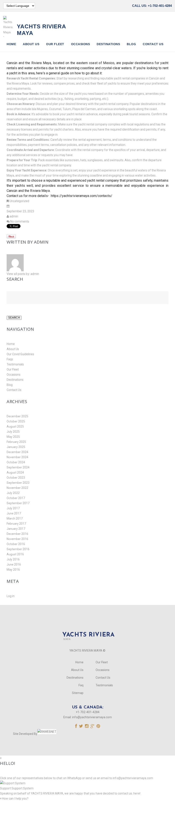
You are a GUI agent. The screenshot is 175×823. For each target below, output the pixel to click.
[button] (87, 786)
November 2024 (17, 457)
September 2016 (18, 549)
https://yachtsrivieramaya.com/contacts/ (81, 196)
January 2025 (16, 447)
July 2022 (13, 493)
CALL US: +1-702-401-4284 (152, 5)
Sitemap (77, 693)
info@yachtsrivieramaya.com (92, 717)
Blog (131, 44)
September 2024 (18, 467)
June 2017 (14, 513)
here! (136, 793)
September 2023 (18, 482)
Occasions (80, 44)
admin (14, 216)
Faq (81, 685)
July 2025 (13, 431)
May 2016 (13, 569)
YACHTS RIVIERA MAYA (46, 793)
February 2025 (16, 442)
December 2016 (17, 534)
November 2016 (17, 539)
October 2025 (16, 421)
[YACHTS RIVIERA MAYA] (87, 627)
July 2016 (13, 559)
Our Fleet (55, 44)
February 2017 (16, 523)
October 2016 (16, 544)
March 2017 (15, 518)
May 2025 (13, 436)
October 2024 (16, 462)
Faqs (10, 359)
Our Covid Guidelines (20, 354)
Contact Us (153, 44)
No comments (19, 221)
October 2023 (16, 477)
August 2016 (15, 554)
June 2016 (14, 564)
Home (11, 44)
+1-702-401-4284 (87, 712)
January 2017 (16, 528)
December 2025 (17, 416)
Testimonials (15, 364)
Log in (11, 596)
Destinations (108, 44)
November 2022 (17, 488)
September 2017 (18, 503)
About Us (31, 44)
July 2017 (13, 508)
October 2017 (16, 498)
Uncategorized (19, 201)
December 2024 (17, 452)
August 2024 (15, 472)
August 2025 (15, 426)
